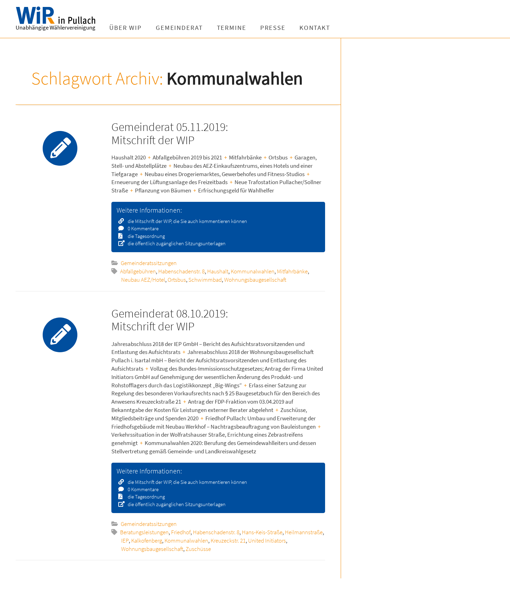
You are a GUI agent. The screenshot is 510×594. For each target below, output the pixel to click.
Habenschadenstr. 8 (181, 271)
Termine (231, 28)
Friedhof (180, 532)
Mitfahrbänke (292, 271)
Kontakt (314, 28)
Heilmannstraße (304, 532)
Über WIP (125, 28)
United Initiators (267, 540)
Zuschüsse (198, 549)
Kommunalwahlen (252, 271)
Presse (273, 28)
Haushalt (217, 271)
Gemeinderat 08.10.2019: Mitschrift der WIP (169, 319)
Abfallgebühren (138, 271)
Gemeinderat (179, 28)
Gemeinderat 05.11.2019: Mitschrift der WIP (169, 133)
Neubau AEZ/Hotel (143, 279)
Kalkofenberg (146, 540)
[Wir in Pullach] (59, 15)
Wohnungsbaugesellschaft (255, 279)
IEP (125, 540)
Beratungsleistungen (144, 532)
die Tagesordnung (146, 236)
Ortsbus (177, 279)
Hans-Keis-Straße (262, 532)
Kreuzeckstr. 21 (228, 540)
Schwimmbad (205, 279)
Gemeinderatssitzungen (149, 263)
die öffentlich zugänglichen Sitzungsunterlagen (176, 243)
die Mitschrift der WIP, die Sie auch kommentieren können (187, 221)
